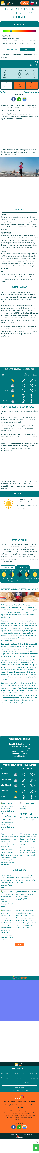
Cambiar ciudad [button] (11, 49)
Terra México (33, 1073)
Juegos (10, 1082)
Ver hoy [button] (27, 49)
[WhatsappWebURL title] (19, 99)
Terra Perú (4, 1078)
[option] (6, 85)
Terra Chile (4, 1073)
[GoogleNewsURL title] (24, 99)
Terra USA (19, 1078)
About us (20, 1107)
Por (3, 92)
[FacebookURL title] (13, 99)
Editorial (24, 1090)
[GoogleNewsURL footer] (24, 1127)
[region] (19, 134)
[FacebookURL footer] (13, 1127)
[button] (36, 3)
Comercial (15, 1090)
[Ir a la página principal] (7, 3)
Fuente (31, 92)
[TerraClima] (32, 3)
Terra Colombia (19, 1073)
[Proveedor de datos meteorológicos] (19, 1136)
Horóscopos (34, 1078)
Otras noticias (28, 1082)
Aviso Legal (7, 1105)
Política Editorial (30, 1105)
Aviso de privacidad (18, 1105)
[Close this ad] (37, 1142)
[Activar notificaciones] (27, 1147)
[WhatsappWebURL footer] (19, 1127)
